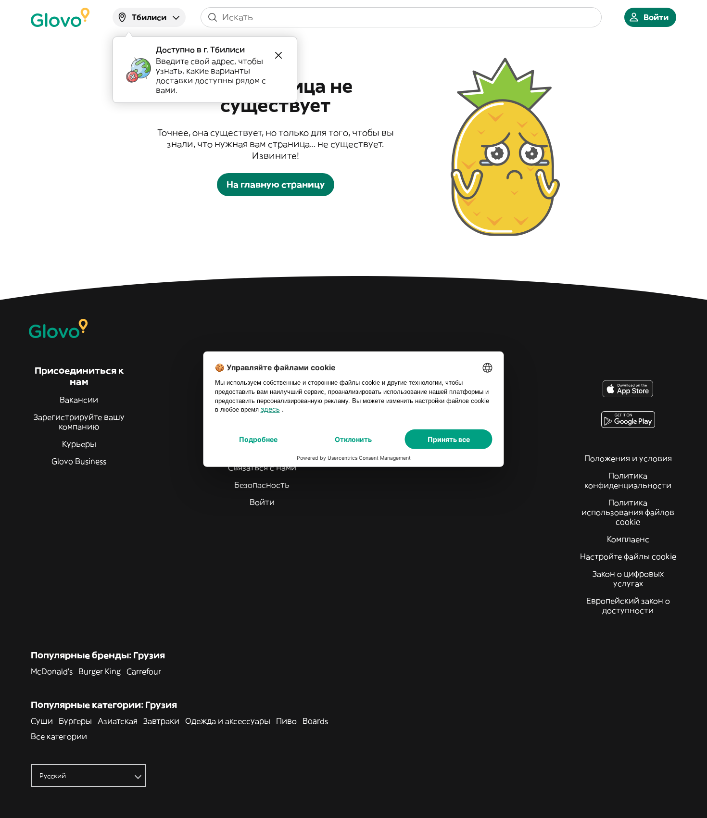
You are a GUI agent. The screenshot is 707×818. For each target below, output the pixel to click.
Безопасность (262, 485)
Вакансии (79, 399)
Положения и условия (628, 458)
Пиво (286, 721)
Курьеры (79, 444)
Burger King (99, 671)
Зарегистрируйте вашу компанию (79, 421)
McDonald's (52, 671)
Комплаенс (628, 539)
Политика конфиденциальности (627, 480)
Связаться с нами (262, 467)
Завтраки (161, 721)
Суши (42, 721)
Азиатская (118, 721)
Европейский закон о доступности (628, 605)
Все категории (59, 736)
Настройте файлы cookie (628, 556)
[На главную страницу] (60, 17)
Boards (315, 721)
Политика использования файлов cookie (627, 512)
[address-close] (278, 55)
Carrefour (143, 671)
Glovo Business (78, 461)
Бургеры (75, 721)
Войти (262, 502)
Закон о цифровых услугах (628, 578)
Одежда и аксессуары (227, 721)
